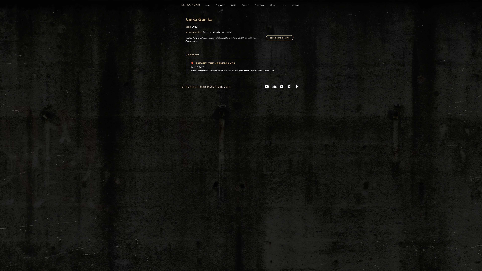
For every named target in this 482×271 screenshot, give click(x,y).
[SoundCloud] (274, 86)
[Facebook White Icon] (296, 86)
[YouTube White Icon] (266, 86)
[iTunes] (289, 86)
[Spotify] (281, 86)
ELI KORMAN (190, 4)
